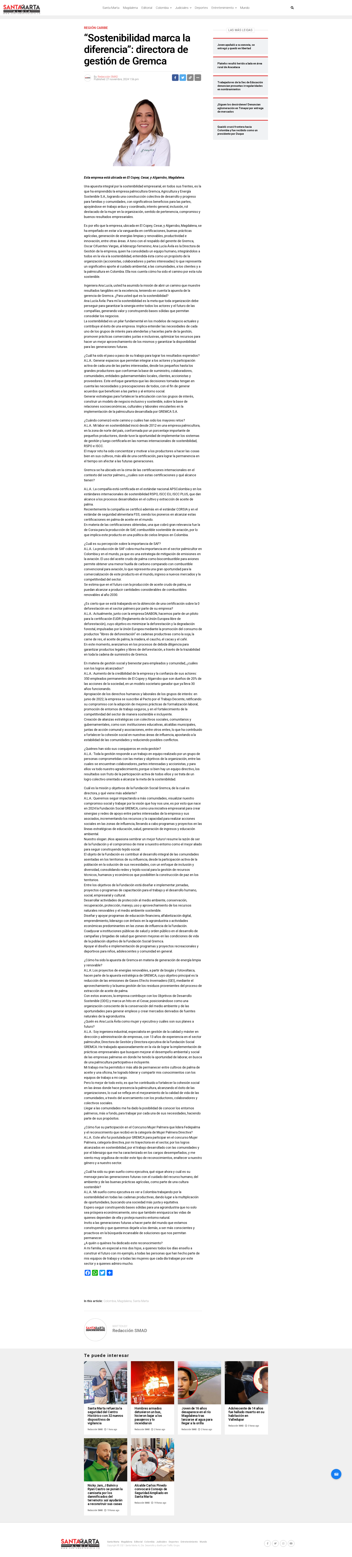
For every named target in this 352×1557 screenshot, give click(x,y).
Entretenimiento (223, 8)
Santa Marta (110, 8)
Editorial (147, 8)
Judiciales (181, 8)
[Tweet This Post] (182, 77)
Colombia (162, 8)
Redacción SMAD (108, 76)
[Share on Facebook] (175, 77)
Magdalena (130, 8)
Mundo (245, 8)
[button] (336, 1474)
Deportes (201, 8)
